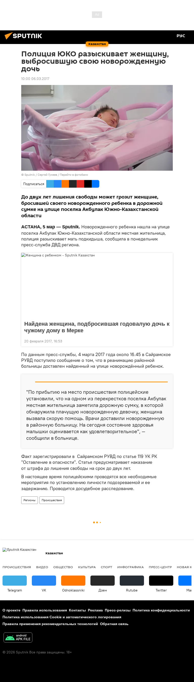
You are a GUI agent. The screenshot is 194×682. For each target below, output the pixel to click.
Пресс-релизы (118, 610)
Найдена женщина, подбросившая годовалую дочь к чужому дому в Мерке (96, 327)
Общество (63, 567)
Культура (87, 567)
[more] (167, 341)
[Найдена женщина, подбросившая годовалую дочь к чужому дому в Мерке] (97, 285)
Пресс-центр (160, 567)
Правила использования (44, 610)
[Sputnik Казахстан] (25, 40)
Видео (42, 567)
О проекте (11, 610)
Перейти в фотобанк (74, 175)
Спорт (106, 567)
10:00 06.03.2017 (35, 78)
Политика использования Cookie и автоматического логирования (62, 617)
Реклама (95, 610)
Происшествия (52, 500)
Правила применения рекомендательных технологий (50, 624)
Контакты (77, 610)
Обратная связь (114, 624)
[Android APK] (18, 638)
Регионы (29, 500)
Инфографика (130, 567)
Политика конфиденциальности (161, 610)
